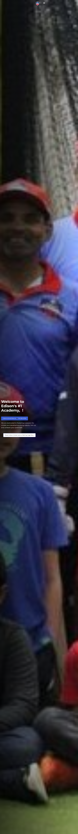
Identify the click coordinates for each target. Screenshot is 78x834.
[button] (44, 3)
